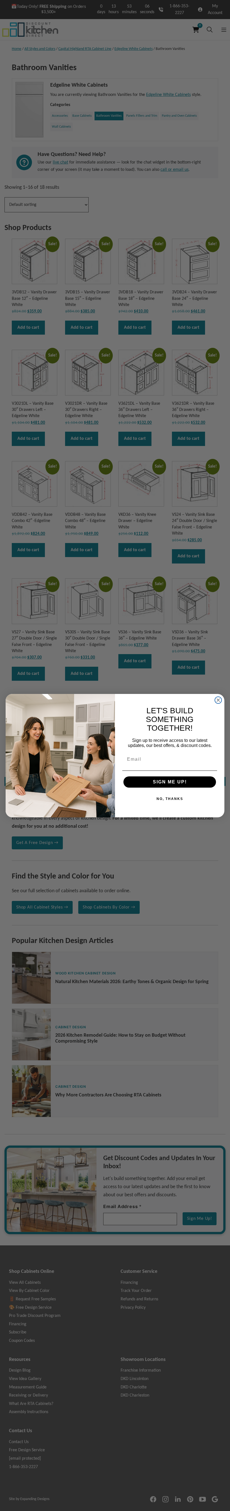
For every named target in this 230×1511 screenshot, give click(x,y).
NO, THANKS (170, 799)
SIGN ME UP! (170, 781)
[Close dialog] (218, 700)
